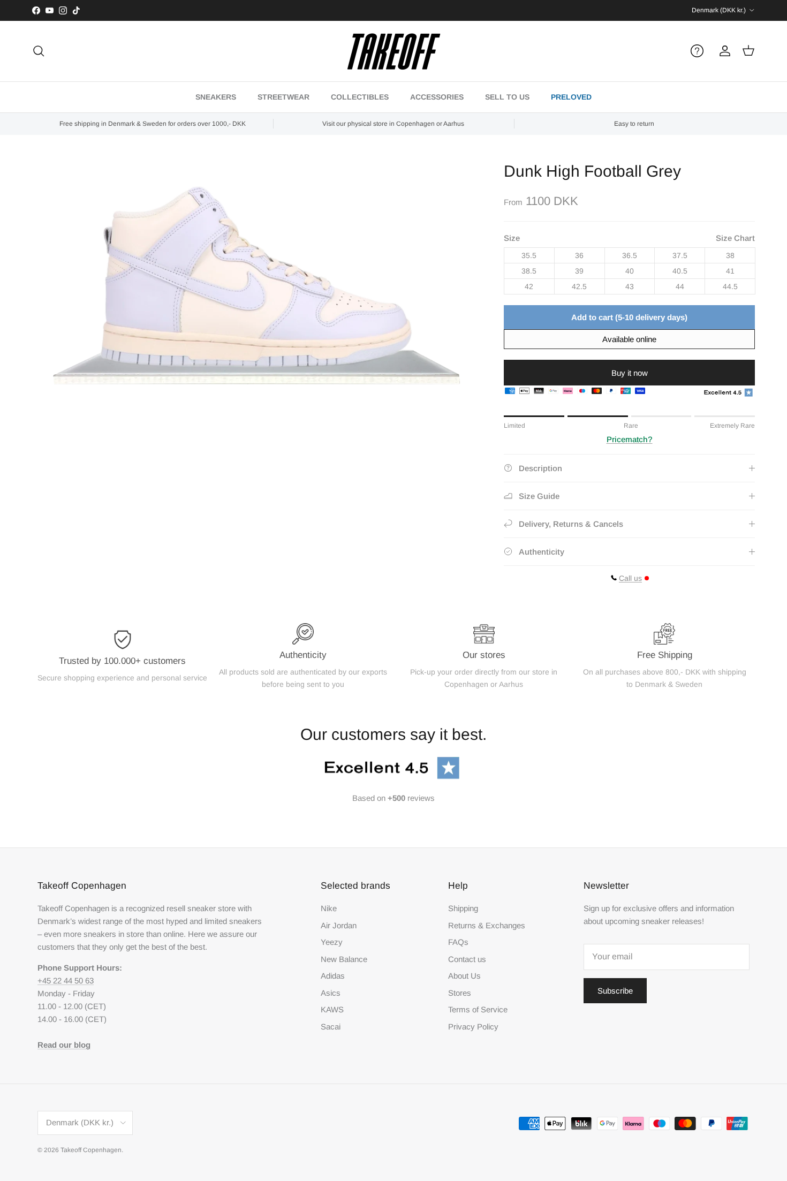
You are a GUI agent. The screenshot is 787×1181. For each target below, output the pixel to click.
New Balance (344, 959)
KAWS (332, 1009)
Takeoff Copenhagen (91, 1150)
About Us (464, 975)
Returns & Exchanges (486, 925)
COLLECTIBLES (360, 97)
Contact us (467, 959)
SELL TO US (507, 97)
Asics (330, 992)
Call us (630, 578)
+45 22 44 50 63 (65, 980)
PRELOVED (571, 97)
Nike (329, 908)
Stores (459, 992)
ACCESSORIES (437, 97)
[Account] (722, 50)
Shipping (463, 908)
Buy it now (629, 372)
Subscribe (615, 990)
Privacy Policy (473, 1026)
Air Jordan (339, 925)
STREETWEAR (283, 97)
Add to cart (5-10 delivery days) (629, 317)
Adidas (333, 975)
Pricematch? (630, 439)
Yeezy (332, 942)
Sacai (330, 1026)
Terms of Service (478, 1009)
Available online (629, 339)
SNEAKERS (215, 97)
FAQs (458, 942)
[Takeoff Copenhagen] (394, 51)
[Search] (38, 50)
